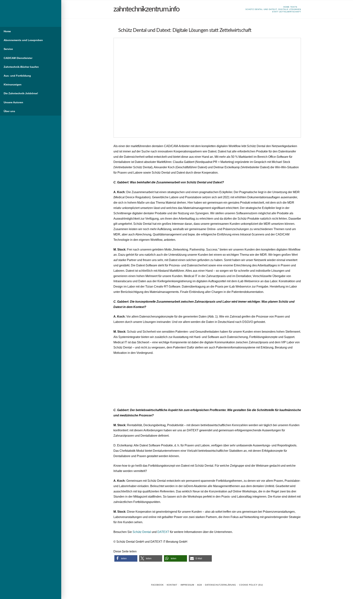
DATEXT (163, 531)
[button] (125, 558)
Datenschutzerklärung (220, 585)
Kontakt (172, 585)
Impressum (187, 585)
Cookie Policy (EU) (251, 585)
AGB (199, 585)
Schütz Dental (142, 531)
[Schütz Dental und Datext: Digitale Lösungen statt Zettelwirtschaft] (207, 87)
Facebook (157, 585)
